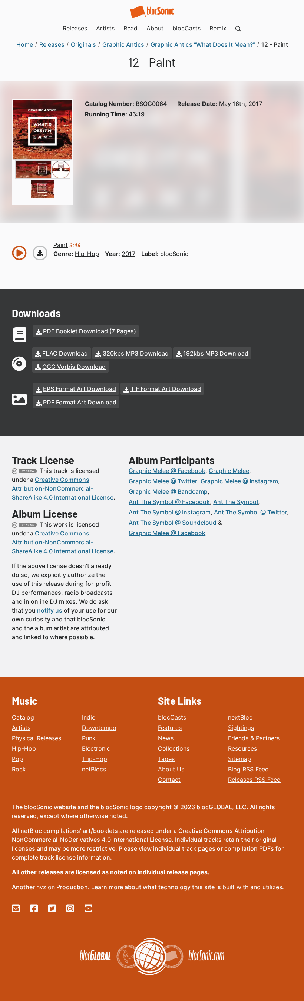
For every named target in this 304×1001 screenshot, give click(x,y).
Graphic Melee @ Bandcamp (168, 491)
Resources (242, 748)
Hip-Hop (24, 748)
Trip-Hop (94, 759)
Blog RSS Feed (248, 769)
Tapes (166, 759)
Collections (173, 748)
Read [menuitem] (130, 28)
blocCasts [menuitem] (186, 28)
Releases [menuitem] (75, 28)
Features (170, 727)
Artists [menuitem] (105, 28)
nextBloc (240, 717)
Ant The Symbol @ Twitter (250, 512)
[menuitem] (238, 28)
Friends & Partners (254, 738)
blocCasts (172, 717)
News (166, 738)
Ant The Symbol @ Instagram (170, 512)
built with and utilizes (252, 887)
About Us (171, 769)
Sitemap (239, 759)
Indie (88, 717)
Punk (89, 738)
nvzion (45, 887)
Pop (17, 759)
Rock (19, 769)
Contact (169, 779)
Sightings (241, 727)
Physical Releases (36, 738)
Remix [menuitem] (218, 28)
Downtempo (99, 727)
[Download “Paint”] (40, 253)
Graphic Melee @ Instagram (239, 481)
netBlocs (94, 769)
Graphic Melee (229, 470)
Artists (21, 727)
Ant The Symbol (235, 501)
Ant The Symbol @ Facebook (169, 501)
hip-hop (87, 253)
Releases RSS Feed (254, 779)
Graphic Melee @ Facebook (167, 470)
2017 (128, 253)
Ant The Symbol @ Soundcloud (173, 522)
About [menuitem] (154, 28)
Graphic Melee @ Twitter (163, 481)
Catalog (23, 717)
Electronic (96, 748)
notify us (49, 610)
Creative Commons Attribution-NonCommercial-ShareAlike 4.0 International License (62, 488)
